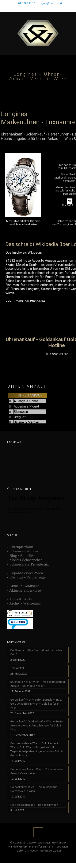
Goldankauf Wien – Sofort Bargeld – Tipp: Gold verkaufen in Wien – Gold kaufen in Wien (36, 703)
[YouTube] (38, 9)
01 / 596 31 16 (26, 3)
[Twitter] (32, 9)
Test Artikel (17, 668)
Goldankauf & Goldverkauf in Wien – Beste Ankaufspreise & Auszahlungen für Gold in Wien (36, 725)
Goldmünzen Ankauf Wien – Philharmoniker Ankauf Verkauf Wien (36, 771)
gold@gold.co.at (51, 3)
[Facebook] (27, 9)
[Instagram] (49, 9)
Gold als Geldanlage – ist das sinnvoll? (34, 804)
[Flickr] (43, 9)
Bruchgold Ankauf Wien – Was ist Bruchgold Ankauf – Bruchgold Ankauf (37, 683)
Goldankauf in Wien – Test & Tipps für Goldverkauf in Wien (33, 789)
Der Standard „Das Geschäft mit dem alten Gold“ (36, 652)
